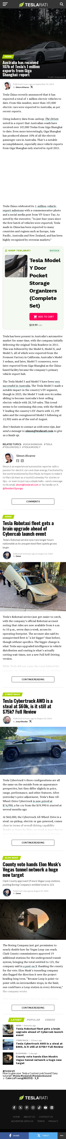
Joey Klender (22, 721)
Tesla (48, 444)
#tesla (16, 1075)
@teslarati (9, 1070)
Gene (18, 556)
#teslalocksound (41, 1075)
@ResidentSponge (13, 488)
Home (16, 1117)
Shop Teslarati (19, 250)
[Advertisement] (33, 179)
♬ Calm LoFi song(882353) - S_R (21, 1078)
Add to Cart (46, 316)
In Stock (54, 250)
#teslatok (26, 1075)
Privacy (53, 1121)
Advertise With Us (22, 1121)
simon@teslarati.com (39, 431)
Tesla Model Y (32, 447)
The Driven (51, 119)
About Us (29, 1117)
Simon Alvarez (22, 87)
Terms (41, 1121)
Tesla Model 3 (12, 447)
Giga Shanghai (33, 444)
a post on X (30, 966)
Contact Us (46, 1117)
